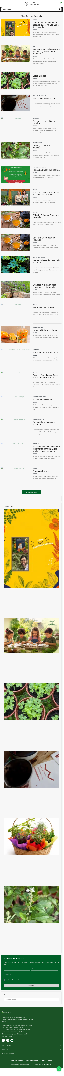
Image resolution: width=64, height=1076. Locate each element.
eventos (35, 20)
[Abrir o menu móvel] (2, 3)
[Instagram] (3, 1040)
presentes (36, 118)
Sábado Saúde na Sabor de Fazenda (46, 216)
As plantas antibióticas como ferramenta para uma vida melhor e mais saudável (46, 448)
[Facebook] (7, 1040)
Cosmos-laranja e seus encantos (44, 423)
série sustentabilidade (39, 95)
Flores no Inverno (41, 471)
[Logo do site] (31, 3)
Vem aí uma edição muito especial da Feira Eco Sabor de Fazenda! (46, 24)
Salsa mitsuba (39, 76)
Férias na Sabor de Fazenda (46, 170)
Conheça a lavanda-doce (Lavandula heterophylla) (44, 286)
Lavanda (35, 282)
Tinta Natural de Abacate (44, 98)
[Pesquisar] (60, 9)
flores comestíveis (38, 419)
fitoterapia (36, 443)
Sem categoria (42, 167)
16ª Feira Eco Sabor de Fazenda (44, 238)
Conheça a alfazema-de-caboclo (44, 146)
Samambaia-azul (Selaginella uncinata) (46, 261)
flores (35, 468)
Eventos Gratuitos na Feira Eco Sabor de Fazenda (45, 376)
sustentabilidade (38, 327)
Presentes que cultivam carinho (44, 122)
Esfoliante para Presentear (45, 352)
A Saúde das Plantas (42, 399)
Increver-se (31, 985)
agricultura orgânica (39, 396)
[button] (31, 492)
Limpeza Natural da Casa (45, 330)
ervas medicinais (37, 142)
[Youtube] (11, 1040)
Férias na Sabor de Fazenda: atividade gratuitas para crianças (46, 51)
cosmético (36, 349)
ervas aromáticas (38, 73)
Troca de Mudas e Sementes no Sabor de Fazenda (46, 193)
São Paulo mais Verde (43, 307)
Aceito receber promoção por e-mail (15, 979)
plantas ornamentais (39, 257)
